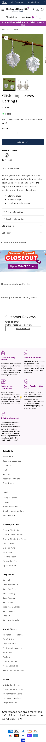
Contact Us (7, 465)
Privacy (6, 502)
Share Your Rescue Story (13, 670)
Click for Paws (9, 547)
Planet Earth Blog (10, 665)
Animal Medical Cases (12, 693)
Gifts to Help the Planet (13, 689)
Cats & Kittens (9, 639)
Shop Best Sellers (10, 584)
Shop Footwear (9, 598)
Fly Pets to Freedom (12, 698)
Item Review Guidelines (13, 511)
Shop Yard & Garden (11, 606)
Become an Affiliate (11, 478)
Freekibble (7, 552)
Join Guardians (17, 2)
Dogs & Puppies (9, 643)
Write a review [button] (23, 328)
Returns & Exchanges (12, 461)
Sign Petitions (34, 2)
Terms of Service (10, 497)
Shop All (6, 580)
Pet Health (7, 652)
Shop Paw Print (9, 589)
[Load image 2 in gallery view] (23, 84)
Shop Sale (7, 615)
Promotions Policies (12, 506)
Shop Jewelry (9, 611)
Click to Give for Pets (12, 530)
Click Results (8, 483)
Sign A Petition (9, 565)
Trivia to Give (8, 543)
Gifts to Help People (12, 685)
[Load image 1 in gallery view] (9, 84)
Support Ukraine (10, 702)
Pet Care (6, 657)
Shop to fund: (18, 17)
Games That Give (10, 561)
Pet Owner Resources (12, 648)
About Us (6, 474)
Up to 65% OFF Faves (23, 266)
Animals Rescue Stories (13, 634)
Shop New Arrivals (11, 620)
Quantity (6, 128)
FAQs (5, 469)
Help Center (8, 456)
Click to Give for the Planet (14, 539)
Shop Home (8, 602)
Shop (4, 2)
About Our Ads (9, 515)
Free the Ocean (9, 556)
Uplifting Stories (10, 661)
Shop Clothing (9, 593)
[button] (33, 9)
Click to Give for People (13, 534)
